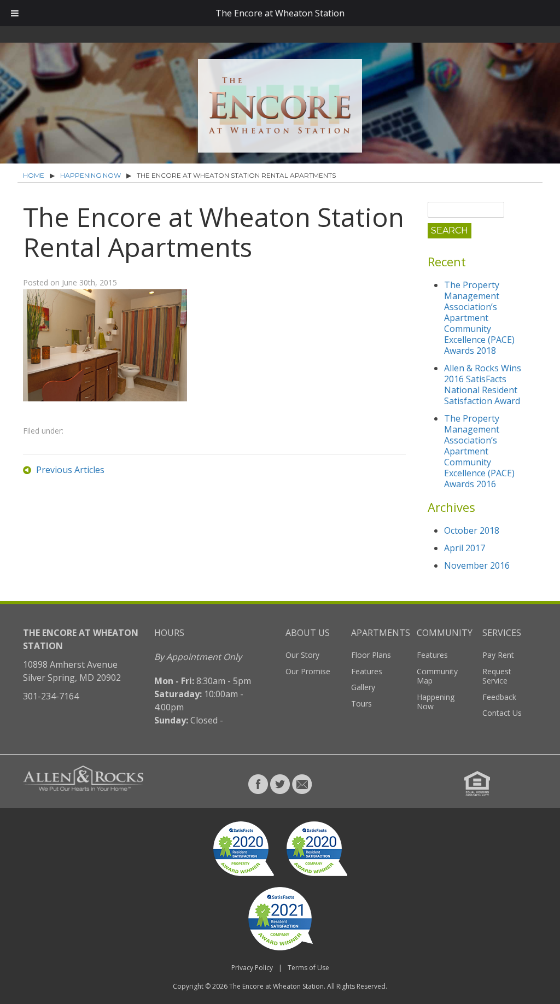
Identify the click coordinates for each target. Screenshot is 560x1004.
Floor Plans (371, 655)
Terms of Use (308, 967)
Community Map (437, 676)
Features (366, 671)
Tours (361, 703)
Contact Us (502, 713)
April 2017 (464, 548)
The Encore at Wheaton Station (276, 986)
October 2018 (471, 530)
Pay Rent (498, 655)
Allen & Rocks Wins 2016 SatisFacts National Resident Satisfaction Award (482, 384)
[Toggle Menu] (15, 13)
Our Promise (307, 671)
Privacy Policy (252, 967)
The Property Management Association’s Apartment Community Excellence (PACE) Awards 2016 (479, 451)
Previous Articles (70, 469)
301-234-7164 (51, 696)
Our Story (302, 655)
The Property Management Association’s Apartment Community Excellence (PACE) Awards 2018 (479, 318)
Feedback (499, 697)
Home (33, 175)
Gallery (363, 687)
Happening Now (90, 175)
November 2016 (477, 565)
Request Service (496, 676)
